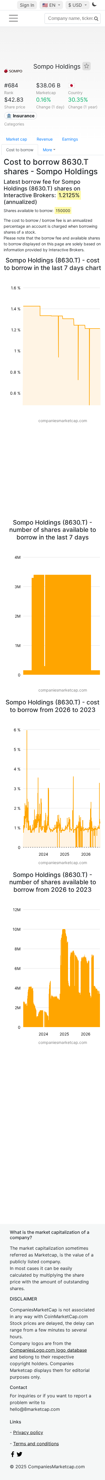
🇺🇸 (48, 5)
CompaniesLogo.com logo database (48, 1350)
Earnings (70, 139)
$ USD (75, 5)
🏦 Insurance (20, 115)
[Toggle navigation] (13, 18)
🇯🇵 (71, 85)
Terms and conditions (36, 1443)
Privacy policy (28, 1432)
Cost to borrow (19, 149)
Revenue (45, 139)
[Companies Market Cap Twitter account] (19, 1455)
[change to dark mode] (94, 5)
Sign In (27, 5)
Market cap (16, 139)
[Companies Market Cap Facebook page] (12, 1455)
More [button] (47, 149)
